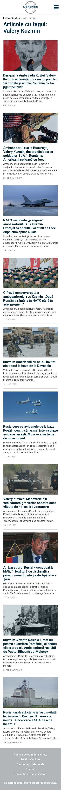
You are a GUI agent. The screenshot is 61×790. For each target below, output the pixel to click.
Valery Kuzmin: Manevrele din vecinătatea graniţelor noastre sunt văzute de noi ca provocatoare (29, 503)
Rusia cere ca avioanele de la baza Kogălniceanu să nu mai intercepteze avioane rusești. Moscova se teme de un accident (30, 432)
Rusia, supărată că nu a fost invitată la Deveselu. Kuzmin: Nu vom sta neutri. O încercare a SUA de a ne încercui (30, 718)
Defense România (11, 18)
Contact (30, 769)
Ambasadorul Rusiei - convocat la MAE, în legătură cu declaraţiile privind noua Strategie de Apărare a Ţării (29, 573)
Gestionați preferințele (30, 764)
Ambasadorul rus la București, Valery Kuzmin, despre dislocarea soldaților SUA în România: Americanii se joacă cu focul (28, 153)
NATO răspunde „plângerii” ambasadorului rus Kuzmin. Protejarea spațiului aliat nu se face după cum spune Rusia (29, 226)
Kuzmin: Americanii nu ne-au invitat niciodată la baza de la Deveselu (29, 364)
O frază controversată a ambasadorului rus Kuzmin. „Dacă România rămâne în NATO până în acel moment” (28, 298)
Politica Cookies (30, 759)
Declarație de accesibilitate (30, 774)
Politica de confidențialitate (30, 754)
